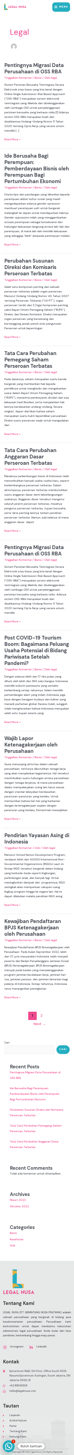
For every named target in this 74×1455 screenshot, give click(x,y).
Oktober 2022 (19, 1206)
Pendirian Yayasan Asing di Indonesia (36, 838)
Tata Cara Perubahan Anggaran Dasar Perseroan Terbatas (30, 456)
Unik (37, 848)
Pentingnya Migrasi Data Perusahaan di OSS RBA (34, 68)
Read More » (12, 139)
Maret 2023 (18, 1200)
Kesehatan (16, 1239)
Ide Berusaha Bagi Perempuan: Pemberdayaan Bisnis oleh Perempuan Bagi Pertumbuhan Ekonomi (36, 168)
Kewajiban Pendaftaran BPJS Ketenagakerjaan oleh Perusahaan (32, 927)
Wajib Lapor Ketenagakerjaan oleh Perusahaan (31, 744)
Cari (6, 1042)
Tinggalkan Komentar (18, 78)
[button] (9, 1446)
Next (40, 1023)
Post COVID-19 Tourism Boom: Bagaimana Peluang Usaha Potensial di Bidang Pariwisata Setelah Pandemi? (36, 650)
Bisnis (38, 78)
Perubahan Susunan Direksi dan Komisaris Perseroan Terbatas (30, 267)
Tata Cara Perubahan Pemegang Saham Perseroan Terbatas (30, 359)
